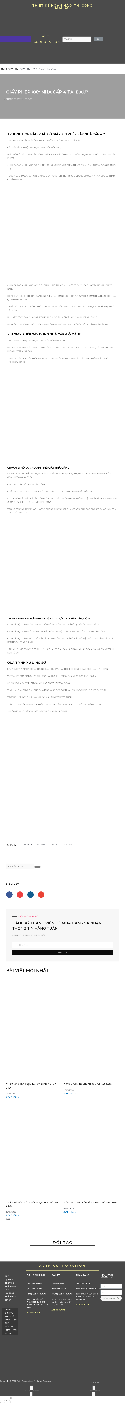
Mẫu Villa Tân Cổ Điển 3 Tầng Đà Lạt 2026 (89, 1202)
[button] (10, 1306)
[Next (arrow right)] (8, 1401)
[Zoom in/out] (19, 1398)
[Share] (8, 1398)
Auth (7, 1276)
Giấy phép (14, 69)
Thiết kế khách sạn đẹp (10, 1286)
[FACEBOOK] (101, 7)
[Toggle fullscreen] (13, 1398)
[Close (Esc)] (2, 1398)
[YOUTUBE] (109, 7)
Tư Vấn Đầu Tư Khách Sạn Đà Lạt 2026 (87, 1084)
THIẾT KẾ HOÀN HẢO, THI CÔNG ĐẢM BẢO (62, 7)
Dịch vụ (9, 1279)
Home (4, 69)
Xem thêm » (12, 1097)
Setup (8, 1300)
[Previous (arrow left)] (2, 1401)
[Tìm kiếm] (37, 867)
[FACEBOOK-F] (9, 894)
